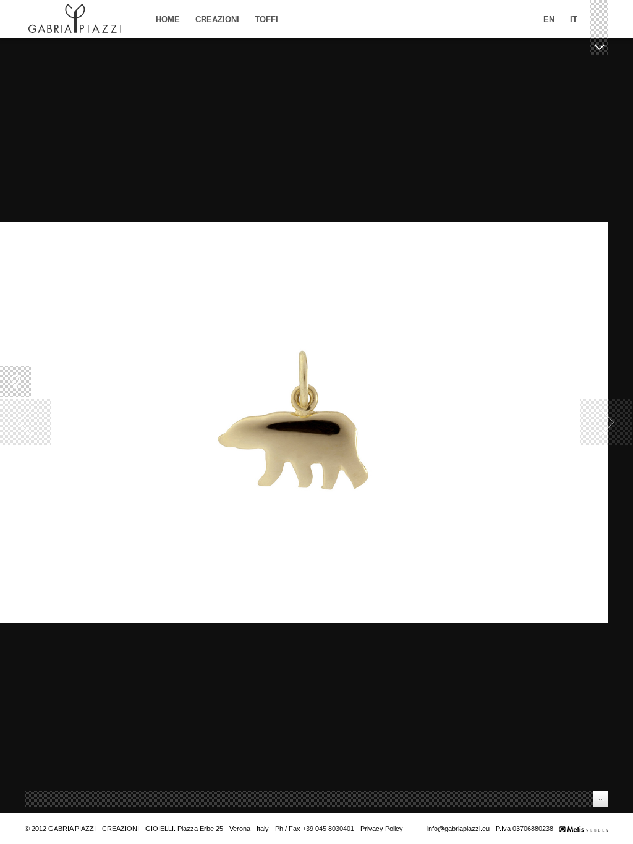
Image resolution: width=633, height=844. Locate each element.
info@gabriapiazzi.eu (458, 828)
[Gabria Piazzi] (75, 19)
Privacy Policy (381, 828)
